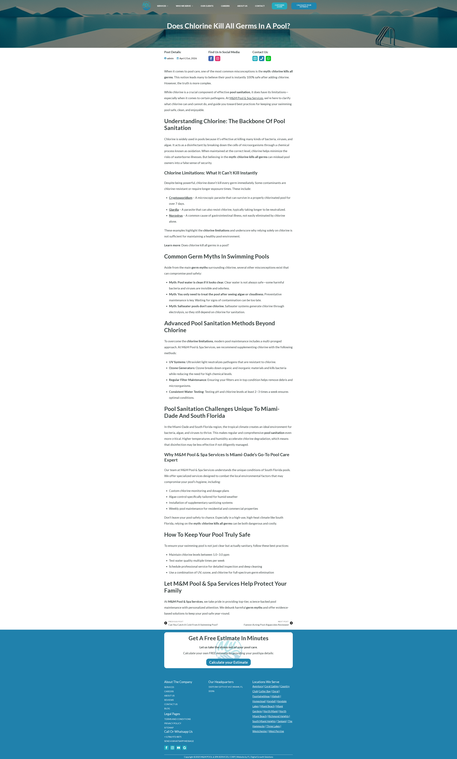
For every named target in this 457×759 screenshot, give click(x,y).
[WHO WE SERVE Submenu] (193, 6)
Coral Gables (271, 686)
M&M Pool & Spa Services (246, 98)
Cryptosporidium (180, 197)
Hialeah (275, 696)
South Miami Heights (264, 721)
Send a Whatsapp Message (179, 741)
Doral (275, 691)
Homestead (258, 701)
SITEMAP (169, 727)
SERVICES (161, 6)
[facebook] (211, 58)
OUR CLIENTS (207, 6)
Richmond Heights (278, 716)
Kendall (271, 701)
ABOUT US (242, 6)
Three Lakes (273, 726)
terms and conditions (177, 719)
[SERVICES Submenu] (168, 6)
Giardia (174, 209)
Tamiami (281, 721)
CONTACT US (170, 704)
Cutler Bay (265, 691)
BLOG (167, 708)
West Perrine (276, 731)
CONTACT (260, 6)
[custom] (255, 58)
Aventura (257, 686)
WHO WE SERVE (183, 6)
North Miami (270, 711)
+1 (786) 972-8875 (172, 736)
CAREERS (225, 6)
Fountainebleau (261, 696)
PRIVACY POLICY (172, 723)
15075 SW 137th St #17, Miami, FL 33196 (225, 689)
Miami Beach (267, 706)
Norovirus (176, 215)
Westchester (259, 731)
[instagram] (217, 58)
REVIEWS (169, 700)
